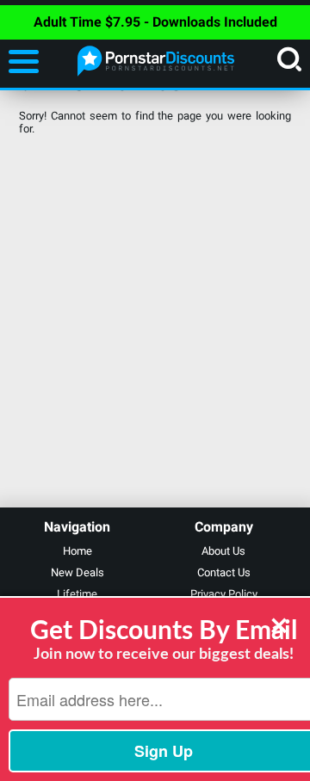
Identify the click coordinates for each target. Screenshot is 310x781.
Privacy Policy (223, 593)
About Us (223, 550)
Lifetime (77, 593)
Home (77, 550)
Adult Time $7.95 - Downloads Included (155, 22)
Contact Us (224, 572)
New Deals (77, 572)
